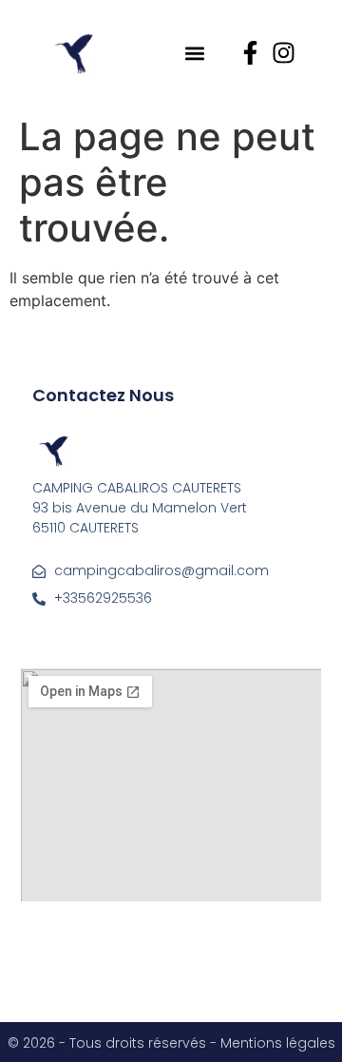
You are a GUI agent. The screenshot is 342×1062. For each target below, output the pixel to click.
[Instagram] (283, 53)
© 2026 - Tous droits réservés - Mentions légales (171, 1042)
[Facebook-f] (250, 53)
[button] (194, 52)
